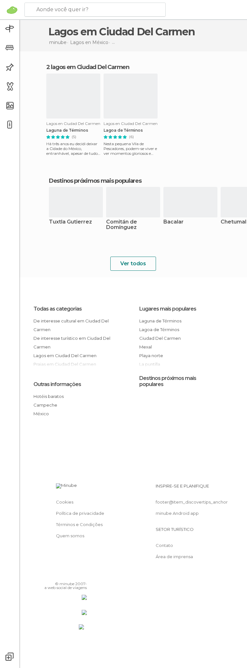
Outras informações (57, 384)
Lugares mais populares (167, 309)
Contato (164, 545)
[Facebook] (57, 574)
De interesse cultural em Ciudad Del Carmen (71, 325)
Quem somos (70, 535)
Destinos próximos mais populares (95, 181)
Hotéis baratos (48, 396)
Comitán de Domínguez (121, 224)
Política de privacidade (80, 513)
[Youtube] (82, 574)
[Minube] (12, 9)
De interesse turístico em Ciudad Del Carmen (71, 342)
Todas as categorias (57, 309)
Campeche (45, 405)
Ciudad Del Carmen (160, 338)
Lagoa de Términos (123, 130)
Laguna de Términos (67, 130)
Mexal (145, 346)
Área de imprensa (174, 556)
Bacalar (173, 222)
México (41, 413)
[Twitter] (66, 574)
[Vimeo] (74, 574)
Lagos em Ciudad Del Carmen (64, 355)
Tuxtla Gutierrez (70, 222)
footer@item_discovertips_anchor (192, 502)
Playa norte (151, 355)
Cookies (64, 502)
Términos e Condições (79, 524)
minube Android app (177, 513)
